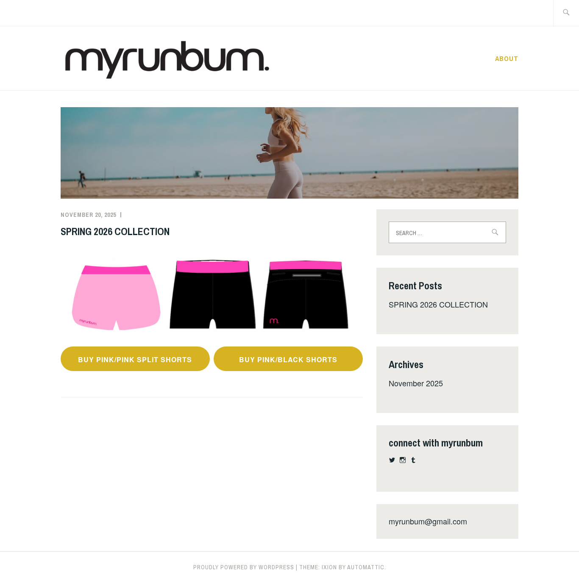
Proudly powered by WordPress (243, 567)
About (506, 58)
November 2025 (416, 382)
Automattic (365, 567)
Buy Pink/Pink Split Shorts (135, 359)
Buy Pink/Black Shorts (288, 359)
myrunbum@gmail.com (428, 521)
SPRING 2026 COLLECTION (115, 231)
